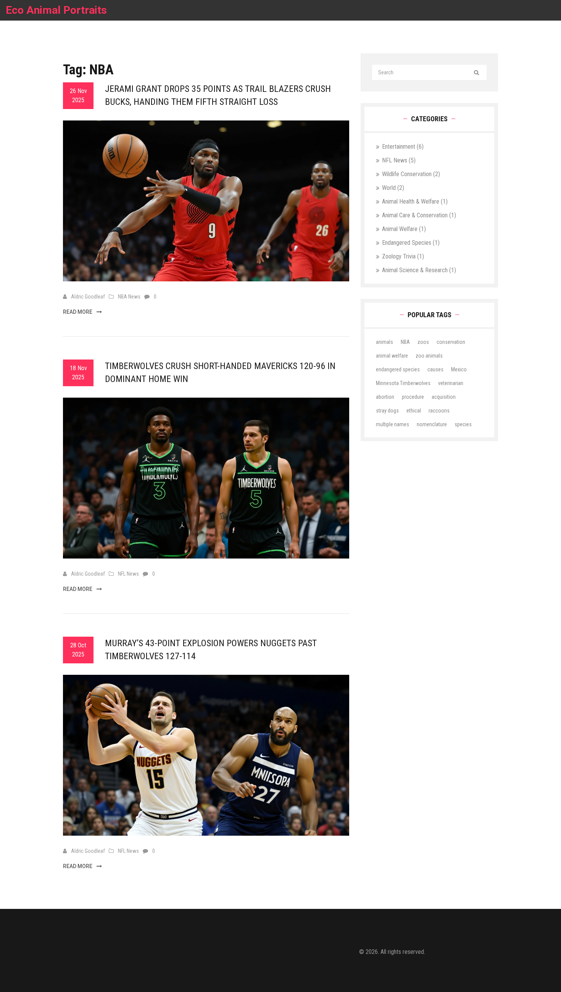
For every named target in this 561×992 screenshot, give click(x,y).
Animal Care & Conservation (419, 215)
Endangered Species (411, 242)
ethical (413, 411)
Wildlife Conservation (411, 174)
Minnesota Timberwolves (403, 383)
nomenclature (432, 424)
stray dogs (387, 411)
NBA (405, 342)
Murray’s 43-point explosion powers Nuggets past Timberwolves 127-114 (211, 649)
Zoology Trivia (403, 256)
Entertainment (403, 146)
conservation (451, 342)
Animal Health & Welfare (415, 201)
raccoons (439, 411)
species (463, 424)
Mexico (459, 369)
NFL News (128, 574)
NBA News (129, 297)
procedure (413, 397)
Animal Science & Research (419, 270)
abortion (385, 397)
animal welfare (392, 356)
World (393, 187)
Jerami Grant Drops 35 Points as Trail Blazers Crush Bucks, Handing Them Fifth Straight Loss (218, 95)
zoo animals (429, 356)
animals (384, 342)
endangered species (398, 369)
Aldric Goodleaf (88, 297)
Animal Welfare (404, 229)
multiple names (392, 424)
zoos (423, 342)
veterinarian (450, 383)
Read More (78, 312)
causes (435, 369)
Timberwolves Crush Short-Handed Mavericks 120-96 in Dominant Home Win (220, 372)
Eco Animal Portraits (56, 10)
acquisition (444, 397)
